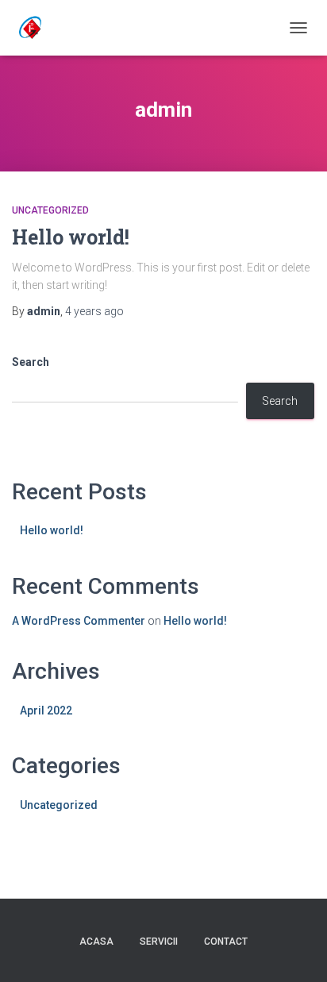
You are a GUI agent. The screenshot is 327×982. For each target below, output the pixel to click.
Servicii (159, 941)
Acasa (96, 941)
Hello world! (70, 237)
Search (30, 362)
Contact (226, 941)
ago (94, 311)
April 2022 (46, 710)
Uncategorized (50, 210)
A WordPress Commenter (78, 620)
